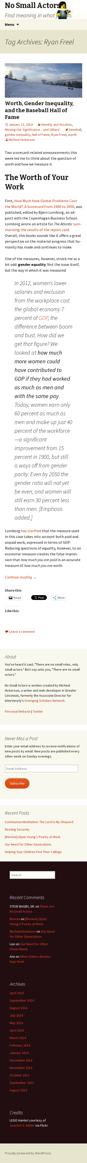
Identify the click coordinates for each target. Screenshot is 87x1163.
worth (72, 134)
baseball (75, 129)
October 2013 (19, 1075)
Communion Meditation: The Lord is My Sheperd (39, 822)
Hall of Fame (41, 134)
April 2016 (17, 993)
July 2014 (16, 1015)
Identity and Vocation (56, 124)
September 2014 (22, 1000)
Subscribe (17, 783)
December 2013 (21, 1060)
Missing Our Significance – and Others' (32, 129)
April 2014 (17, 1030)
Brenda (15, 919)
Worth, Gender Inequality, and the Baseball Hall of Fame (39, 110)
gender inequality (17, 134)
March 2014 (18, 1038)
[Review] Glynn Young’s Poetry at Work (32, 837)
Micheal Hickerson (22, 140)
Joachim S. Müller (22, 1125)
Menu (9, 24)
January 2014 (19, 1053)
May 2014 (16, 1023)
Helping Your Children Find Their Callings (33, 852)
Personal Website (17, 711)
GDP (43, 318)
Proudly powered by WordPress (28, 1153)
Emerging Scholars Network (45, 700)
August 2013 (18, 1090)
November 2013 (21, 1068)
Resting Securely (17, 829)
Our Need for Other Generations (28, 844)
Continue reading (21, 577)
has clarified (31, 530)
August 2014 (18, 1008)
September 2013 (22, 1082)
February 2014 (20, 1045)
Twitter (38, 711)
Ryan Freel (58, 134)
